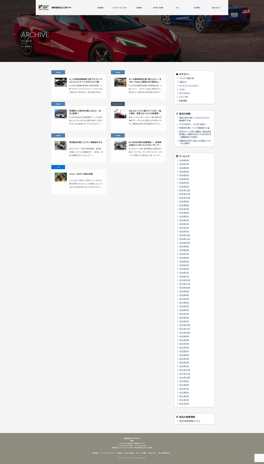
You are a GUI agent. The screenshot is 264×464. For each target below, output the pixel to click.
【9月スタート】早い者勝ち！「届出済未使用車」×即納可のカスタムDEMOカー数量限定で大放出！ (195, 134)
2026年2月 (184, 182)
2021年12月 (184, 370)
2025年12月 (184, 190)
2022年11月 (184, 328)
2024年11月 (184, 239)
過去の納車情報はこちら (189, 421)
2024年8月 (184, 250)
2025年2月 (184, 227)
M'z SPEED (184, 93)
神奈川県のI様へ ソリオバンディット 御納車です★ (194, 119)
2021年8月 (184, 385)
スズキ (182, 89)
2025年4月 (184, 220)
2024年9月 (184, 246)
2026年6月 (184, 168)
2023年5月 (184, 306)
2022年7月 (184, 343)
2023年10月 (184, 287)
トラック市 (183, 97)
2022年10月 (184, 332)
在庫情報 (139, 7)
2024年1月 (184, 276)
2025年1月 (184, 231)
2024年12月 (184, 235)
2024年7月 (184, 254)
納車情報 (183, 100)
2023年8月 (184, 295)
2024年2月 (184, 272)
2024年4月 (184, 265)
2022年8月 (184, 340)
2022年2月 (184, 362)
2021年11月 (184, 373)
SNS (177, 7)
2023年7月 (184, 299)
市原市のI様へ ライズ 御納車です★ (194, 127)
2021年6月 (184, 392)
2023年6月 (184, 302)
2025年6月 (184, 212)
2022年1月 (184, 366)
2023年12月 (184, 280)
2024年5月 (184, 261)
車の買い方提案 (158, 7)
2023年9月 (184, 291)
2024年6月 (184, 257)
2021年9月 (184, 381)
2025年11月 (184, 194)
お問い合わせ (216, 7)
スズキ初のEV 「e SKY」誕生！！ (193, 124)
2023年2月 (184, 317)
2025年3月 (184, 224)
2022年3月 (184, 358)
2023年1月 (184, 321)
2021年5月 (184, 396)
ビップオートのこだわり (119, 7)
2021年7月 (184, 388)
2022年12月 (184, 325)
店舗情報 (100, 7)
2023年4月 (184, 310)
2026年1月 (184, 186)
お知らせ (183, 82)
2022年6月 (184, 347)
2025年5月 (184, 216)
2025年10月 (184, 197)
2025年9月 (184, 201)
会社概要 (197, 7)
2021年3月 (184, 403)
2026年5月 (184, 171)
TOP (22, 46)
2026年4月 (184, 175)
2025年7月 (184, 209)
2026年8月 (184, 160)
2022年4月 (184, 355)
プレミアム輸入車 (186, 78)
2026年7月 (184, 164)
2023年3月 (184, 314)
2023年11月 (184, 284)
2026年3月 (184, 179)
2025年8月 (184, 205)
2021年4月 (184, 400)
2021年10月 (184, 377)
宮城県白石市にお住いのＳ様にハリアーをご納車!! (195, 142)
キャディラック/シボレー (189, 85)
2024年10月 (184, 242)
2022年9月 (184, 336)
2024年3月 (184, 269)
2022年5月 (184, 351)
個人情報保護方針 (164, 453)
